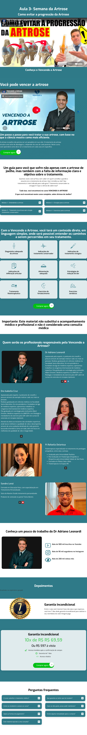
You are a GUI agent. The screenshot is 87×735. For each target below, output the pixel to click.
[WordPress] (68, 381)
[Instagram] (62, 381)
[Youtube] (65, 381)
